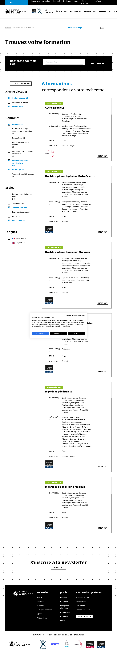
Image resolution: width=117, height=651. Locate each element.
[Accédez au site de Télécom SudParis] (101, 644)
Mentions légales (82, 597)
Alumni (62, 620)
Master (39, 597)
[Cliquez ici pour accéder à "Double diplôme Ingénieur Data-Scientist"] (49, 229)
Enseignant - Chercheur (65, 607)
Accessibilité (81, 601)
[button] (16, 2)
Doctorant (64, 601)
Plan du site (80, 606)
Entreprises (105, 11)
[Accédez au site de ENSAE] (78, 644)
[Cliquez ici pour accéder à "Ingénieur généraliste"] (49, 464)
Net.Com (76, 635)
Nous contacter (84, 616)
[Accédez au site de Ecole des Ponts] (66, 644)
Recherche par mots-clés (23, 62)
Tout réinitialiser (22, 83)
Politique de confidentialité (74, 316)
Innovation (90, 11)
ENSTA (39, 614)
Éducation (61, 11)
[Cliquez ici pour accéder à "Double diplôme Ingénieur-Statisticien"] (49, 369)
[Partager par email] (102, 28)
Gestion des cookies (83, 610)
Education (40, 601)
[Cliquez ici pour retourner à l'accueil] (15, 11)
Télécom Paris (42, 618)
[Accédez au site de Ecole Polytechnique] (43, 644)
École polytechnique (44, 610)
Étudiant (63, 597)
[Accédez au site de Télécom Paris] (90, 644)
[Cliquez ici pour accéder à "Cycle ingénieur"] (49, 153)
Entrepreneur (65, 612)
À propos (49, 11)
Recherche (75, 11)
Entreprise (64, 616)
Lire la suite (102, 156)
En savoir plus (58, 568)
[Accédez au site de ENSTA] (55, 644)
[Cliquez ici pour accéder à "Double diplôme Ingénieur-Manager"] (49, 301)
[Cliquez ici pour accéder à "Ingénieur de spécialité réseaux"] (49, 525)
